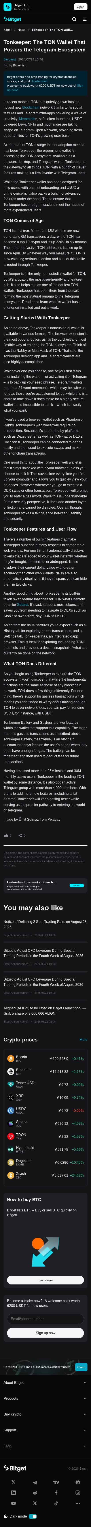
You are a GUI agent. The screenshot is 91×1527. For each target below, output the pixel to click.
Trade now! (39, 81)
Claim (81, 1367)
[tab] (45, 1383)
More (83, 1039)
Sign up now (45, 1333)
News (21, 29)
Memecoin (27, 119)
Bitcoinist (10, 59)
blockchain (30, 107)
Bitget (7, 29)
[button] (45, 1383)
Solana (22, 604)
